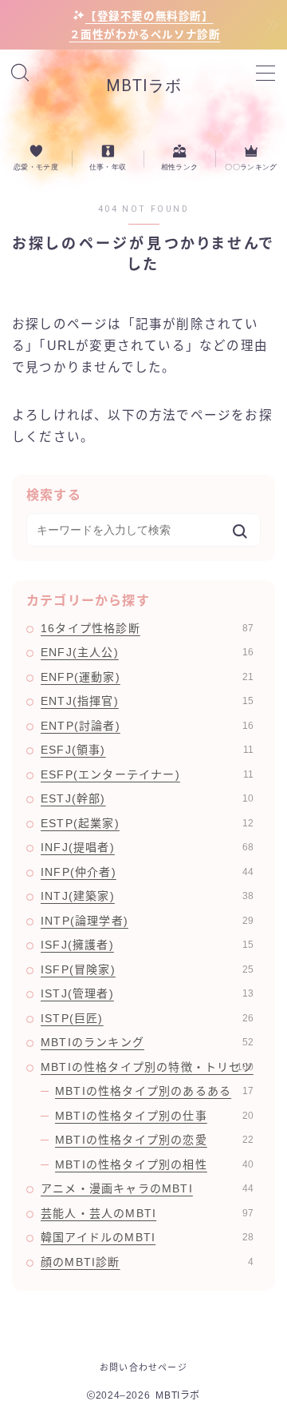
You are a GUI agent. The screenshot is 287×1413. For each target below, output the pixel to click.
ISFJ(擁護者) (147, 944)
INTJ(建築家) (147, 896)
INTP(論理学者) (147, 920)
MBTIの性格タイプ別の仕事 (154, 1115)
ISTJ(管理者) (147, 993)
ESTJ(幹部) (147, 798)
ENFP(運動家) (147, 677)
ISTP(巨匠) (147, 1018)
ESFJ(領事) (147, 749)
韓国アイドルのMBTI (147, 1237)
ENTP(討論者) (147, 725)
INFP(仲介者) (147, 872)
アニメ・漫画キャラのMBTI (147, 1188)
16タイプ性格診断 (147, 628)
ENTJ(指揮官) (147, 701)
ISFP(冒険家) (147, 969)
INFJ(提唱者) (147, 847)
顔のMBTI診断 (147, 1262)
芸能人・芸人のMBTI (147, 1213)
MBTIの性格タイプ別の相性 (154, 1164)
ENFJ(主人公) (147, 652)
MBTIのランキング (147, 1042)
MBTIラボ (144, 85)
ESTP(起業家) (147, 823)
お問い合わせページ (143, 1367)
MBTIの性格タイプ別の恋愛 (154, 1139)
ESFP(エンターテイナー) (147, 774)
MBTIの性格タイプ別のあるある (154, 1091)
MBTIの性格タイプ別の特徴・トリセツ (147, 1067)
